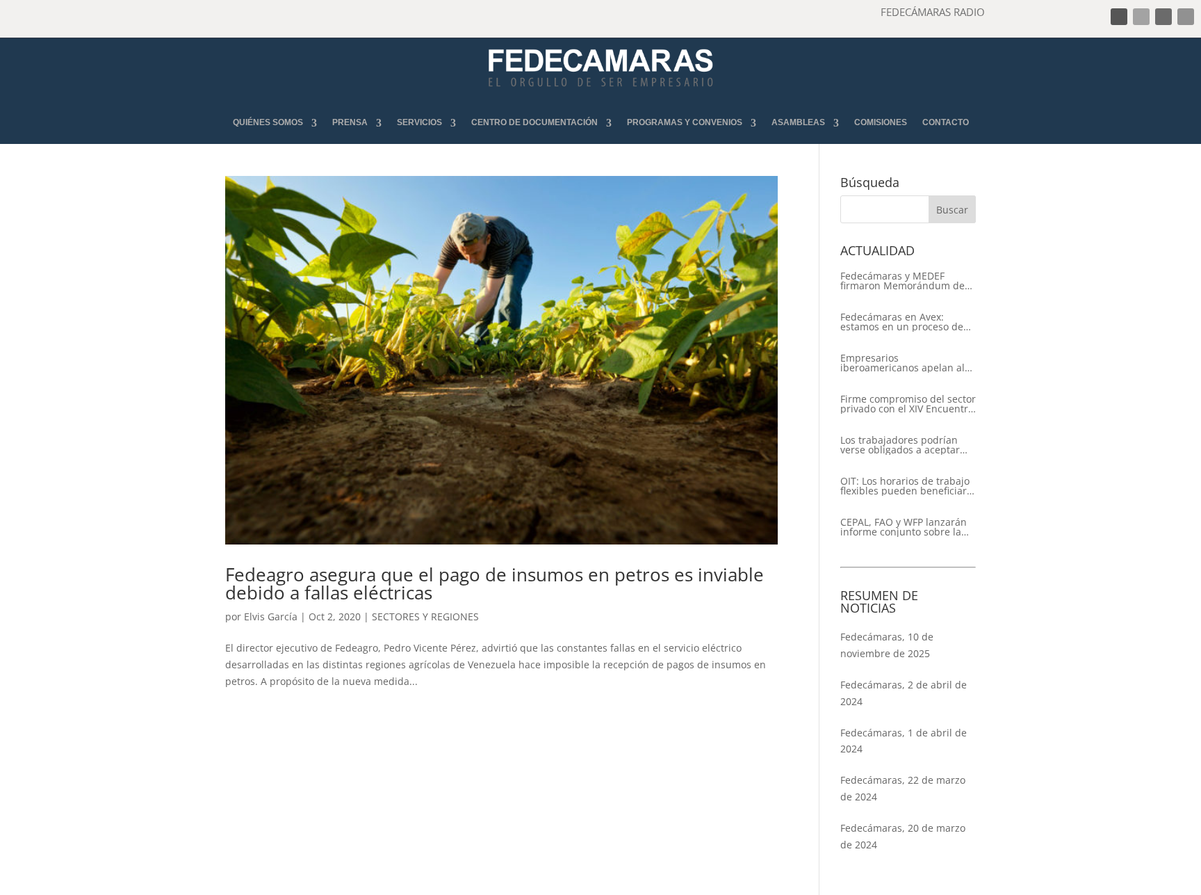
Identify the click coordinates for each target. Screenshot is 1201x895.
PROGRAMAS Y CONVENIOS (684, 122)
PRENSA (350, 122)
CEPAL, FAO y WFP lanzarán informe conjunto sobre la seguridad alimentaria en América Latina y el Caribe (903, 527)
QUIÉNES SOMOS (268, 122)
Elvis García (270, 616)
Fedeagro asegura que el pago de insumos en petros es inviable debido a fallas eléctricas (494, 583)
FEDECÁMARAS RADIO (933, 12)
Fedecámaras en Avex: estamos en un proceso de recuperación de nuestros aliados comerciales (901, 322)
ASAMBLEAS (798, 122)
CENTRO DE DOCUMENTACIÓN (534, 122)
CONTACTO (945, 122)
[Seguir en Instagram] (1163, 16)
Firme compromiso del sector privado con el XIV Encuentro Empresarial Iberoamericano (908, 404)
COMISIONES (880, 122)
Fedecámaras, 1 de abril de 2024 (903, 741)
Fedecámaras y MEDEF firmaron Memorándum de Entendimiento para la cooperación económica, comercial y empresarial (902, 281)
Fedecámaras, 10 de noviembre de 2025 (886, 645)
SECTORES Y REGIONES (425, 616)
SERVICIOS (419, 122)
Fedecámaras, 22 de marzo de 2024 (902, 788)
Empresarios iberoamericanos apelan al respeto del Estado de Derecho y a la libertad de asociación (902, 363)
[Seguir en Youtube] (1185, 16)
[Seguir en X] (1141, 16)
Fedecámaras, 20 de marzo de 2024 (902, 836)
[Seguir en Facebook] (1119, 16)
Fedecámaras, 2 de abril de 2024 (903, 693)
